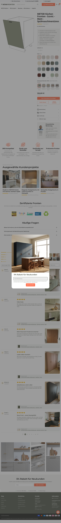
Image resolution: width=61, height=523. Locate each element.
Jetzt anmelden (30, 285)
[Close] (48, 236)
